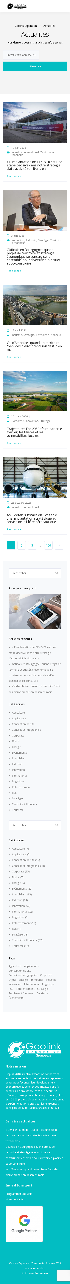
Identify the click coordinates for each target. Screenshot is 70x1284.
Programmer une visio (19, 1194)
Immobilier (18, 240)
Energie (16, 747)
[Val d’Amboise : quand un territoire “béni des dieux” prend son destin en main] (35, 305)
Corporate (18, 421)
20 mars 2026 (19, 416)
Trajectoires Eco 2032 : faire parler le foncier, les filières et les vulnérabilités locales (34, 432)
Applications (19, 718)
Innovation (31, 421)
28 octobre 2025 (21, 502)
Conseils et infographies (26, 729)
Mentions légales (35, 1268)
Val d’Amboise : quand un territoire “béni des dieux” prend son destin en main (34, 346)
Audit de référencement (35, 1273)
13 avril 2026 (19, 330)
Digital (16, 741)
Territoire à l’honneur (48, 335)
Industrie (17, 152)
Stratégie (43, 240)
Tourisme (18, 810)
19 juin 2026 (18, 147)
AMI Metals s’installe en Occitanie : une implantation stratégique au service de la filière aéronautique (32, 518)
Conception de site (23, 724)
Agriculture (18, 712)
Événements (19, 752)
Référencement (21, 787)
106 (48, 545)
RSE (14, 792)
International (31, 152)
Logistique (18, 781)
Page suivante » (59, 545)
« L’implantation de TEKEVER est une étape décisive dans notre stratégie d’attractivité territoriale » (34, 165)
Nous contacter (15, 1199)
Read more (14, 176)
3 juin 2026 (17, 235)
